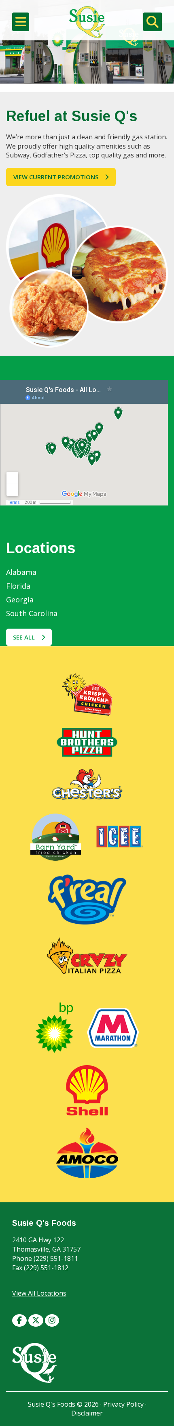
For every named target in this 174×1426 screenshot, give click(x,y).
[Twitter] (35, 1319)
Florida (18, 586)
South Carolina (31, 613)
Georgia (20, 599)
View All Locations (39, 1293)
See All (24, 637)
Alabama (21, 572)
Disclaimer (87, 1413)
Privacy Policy (123, 1404)
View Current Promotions (55, 177)
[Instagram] (52, 1319)
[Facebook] (19, 1319)
